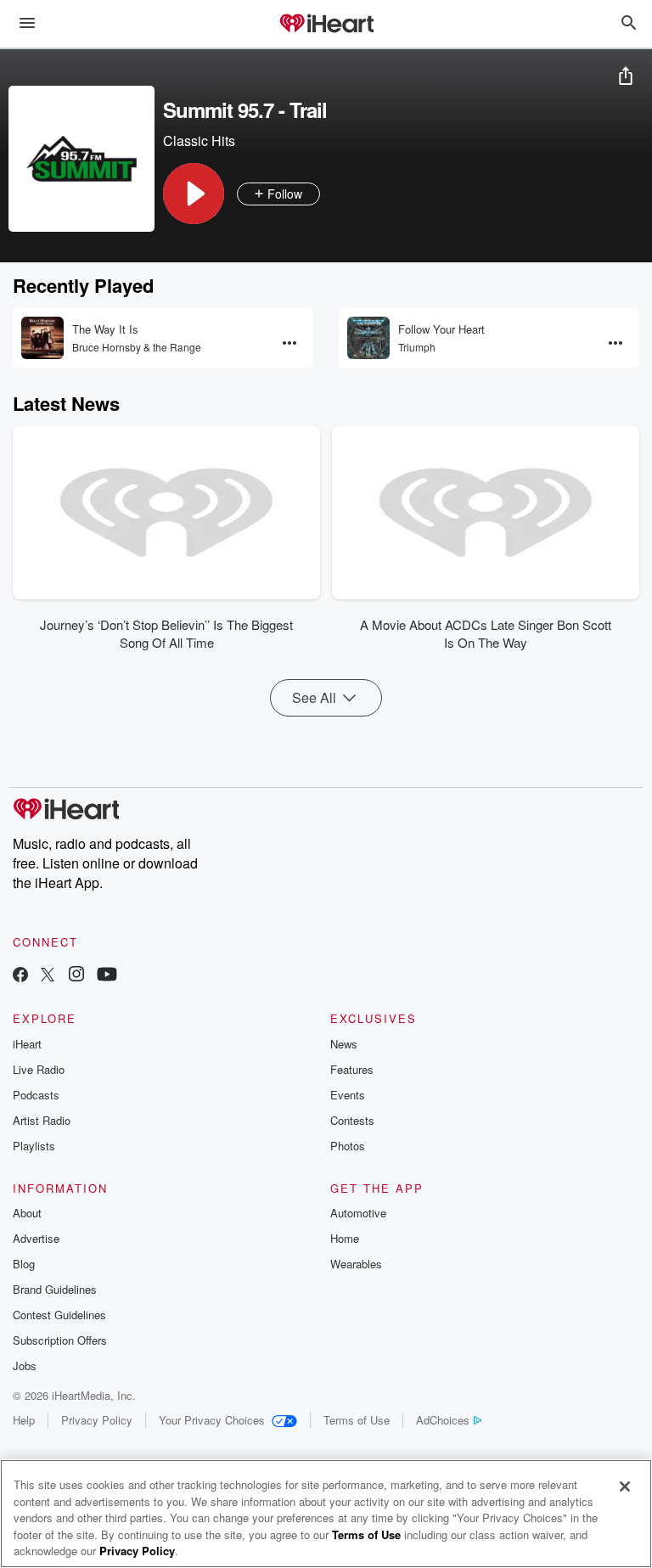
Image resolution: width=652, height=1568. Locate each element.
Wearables (356, 1264)
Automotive (358, 1213)
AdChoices (442, 1420)
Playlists (34, 1146)
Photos (347, 1146)
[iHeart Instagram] (76, 976)
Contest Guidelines (59, 1315)
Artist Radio (41, 1120)
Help (24, 1420)
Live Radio (39, 1069)
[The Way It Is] (42, 338)
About (27, 1213)
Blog (24, 1264)
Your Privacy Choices (212, 1420)
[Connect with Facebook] (20, 976)
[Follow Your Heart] (368, 338)
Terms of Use (356, 1420)
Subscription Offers (60, 1340)
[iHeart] (326, 25)
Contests (352, 1120)
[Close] (625, 1486)
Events (347, 1095)
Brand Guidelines (55, 1289)
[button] (193, 193)
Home (344, 1238)
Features (352, 1069)
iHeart (27, 1044)
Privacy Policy (96, 1420)
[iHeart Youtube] (107, 976)
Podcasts (36, 1095)
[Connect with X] (47, 976)
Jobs (25, 1365)
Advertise (36, 1238)
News (343, 1044)
